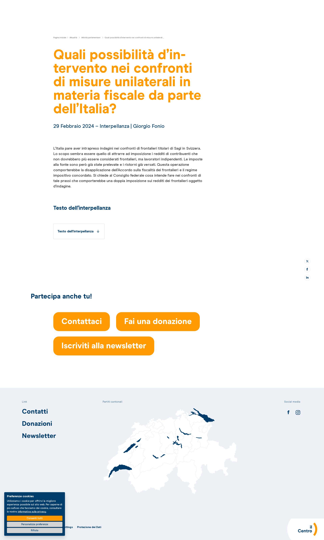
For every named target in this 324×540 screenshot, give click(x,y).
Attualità (73, 38)
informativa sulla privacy (32, 511)
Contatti (35, 411)
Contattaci (81, 322)
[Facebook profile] (288, 413)
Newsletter (39, 436)
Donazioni (37, 424)
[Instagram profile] (298, 413)
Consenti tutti (35, 518)
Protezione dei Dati (89, 527)
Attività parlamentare (90, 38)
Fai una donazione (158, 322)
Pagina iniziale (59, 38)
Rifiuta (34, 530)
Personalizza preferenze (34, 524)
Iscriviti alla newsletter (103, 346)
